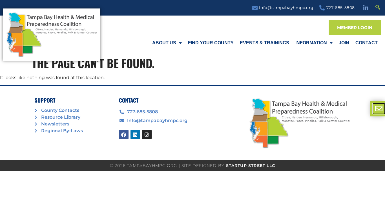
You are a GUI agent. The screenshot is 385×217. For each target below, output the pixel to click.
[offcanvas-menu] (378, 109)
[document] (192, 108)
